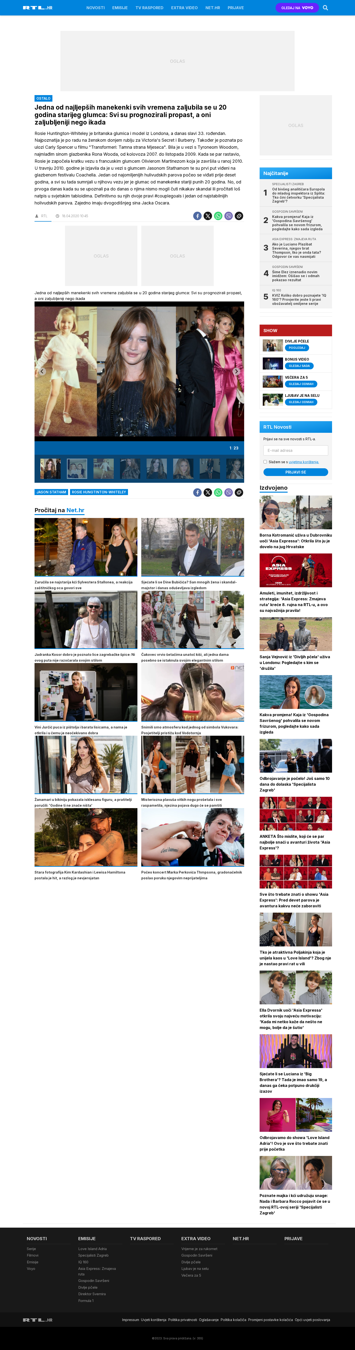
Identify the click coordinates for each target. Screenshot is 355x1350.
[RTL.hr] (37, 7)
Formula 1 (85, 1300)
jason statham (51, 492)
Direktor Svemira (92, 1294)
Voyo (31, 1268)
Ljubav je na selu (195, 1268)
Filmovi (32, 1255)
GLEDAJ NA (290, 8)
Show (270, 330)
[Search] (325, 7)
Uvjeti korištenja (153, 1320)
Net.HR (213, 7)
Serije (31, 1248)
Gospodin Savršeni (93, 1280)
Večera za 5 (191, 1275)
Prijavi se (295, 472)
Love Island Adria (92, 1248)
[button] (50, 469)
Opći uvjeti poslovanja (312, 1320)
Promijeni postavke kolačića (270, 1320)
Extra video (184, 7)
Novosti (95, 7)
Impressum (130, 1320)
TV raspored (149, 7)
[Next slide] (236, 371)
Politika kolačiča (233, 1320)
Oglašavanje (209, 1320)
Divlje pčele (88, 1287)
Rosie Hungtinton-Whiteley (99, 492)
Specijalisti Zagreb (93, 1255)
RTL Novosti (277, 427)
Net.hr (75, 510)
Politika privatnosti (182, 1320)
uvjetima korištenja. (304, 462)
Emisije (120, 7)
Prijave (236, 7)
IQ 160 (83, 1262)
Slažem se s (294, 462)
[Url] (239, 216)
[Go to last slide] (42, 371)
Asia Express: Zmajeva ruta (97, 1271)
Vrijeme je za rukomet (199, 1248)
